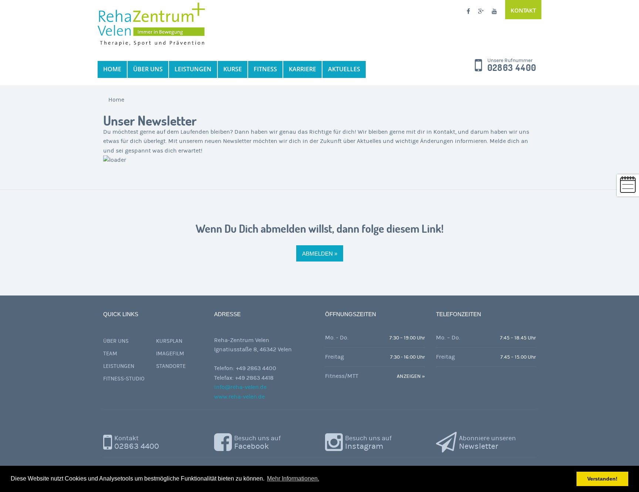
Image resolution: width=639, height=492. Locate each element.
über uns (148, 69)
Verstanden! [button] (602, 479)
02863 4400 (511, 68)
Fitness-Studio (124, 379)
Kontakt (523, 10)
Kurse (232, 69)
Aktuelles (344, 69)
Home (112, 69)
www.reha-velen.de (239, 396)
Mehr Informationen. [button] (293, 478)
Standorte (171, 366)
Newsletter (487, 442)
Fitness (265, 69)
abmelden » (319, 253)
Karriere (302, 69)
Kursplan (169, 341)
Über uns (116, 341)
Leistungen (193, 69)
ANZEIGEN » (411, 376)
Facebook (257, 442)
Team (110, 354)
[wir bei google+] (481, 12)
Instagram (368, 442)
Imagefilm (170, 354)
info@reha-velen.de (240, 387)
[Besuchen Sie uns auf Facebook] (468, 12)
